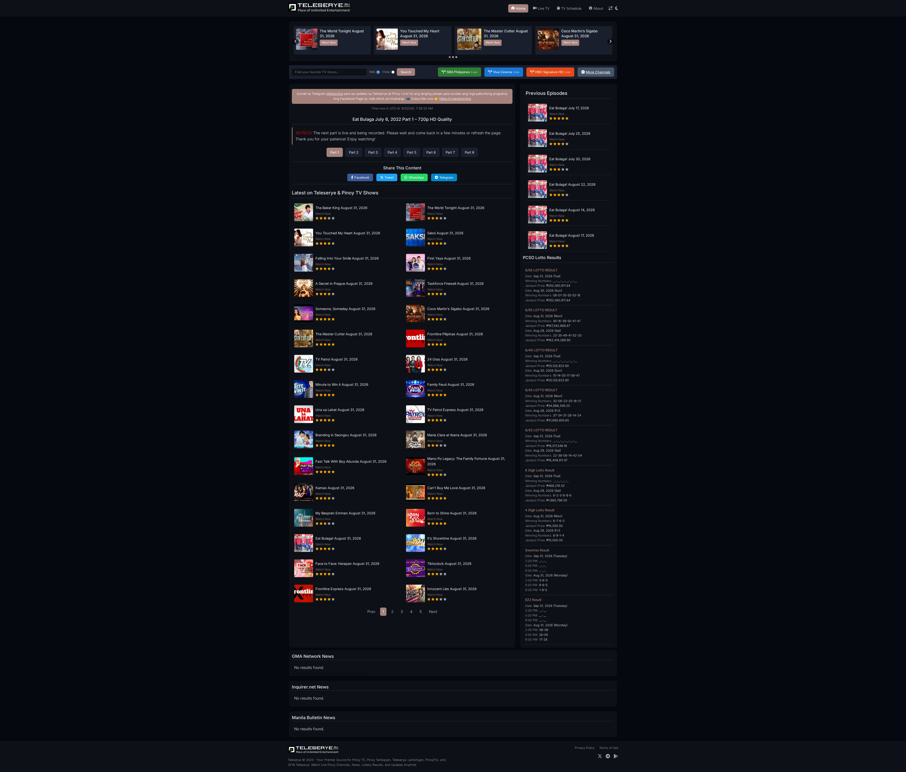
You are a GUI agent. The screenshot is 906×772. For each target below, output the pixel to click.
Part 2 (353, 152)
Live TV (543, 8)
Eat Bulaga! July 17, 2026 (569, 108)
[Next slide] (610, 41)
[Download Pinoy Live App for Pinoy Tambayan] (616, 756)
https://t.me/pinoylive (455, 99)
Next (433, 611)
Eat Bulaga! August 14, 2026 (572, 210)
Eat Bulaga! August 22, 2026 (572, 184)
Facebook (361, 177)
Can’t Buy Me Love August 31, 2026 (456, 488)
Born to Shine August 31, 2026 (452, 513)
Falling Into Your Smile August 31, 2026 (347, 258)
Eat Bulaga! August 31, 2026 (338, 538)
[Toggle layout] (610, 8)
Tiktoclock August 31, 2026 (449, 564)
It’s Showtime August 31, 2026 (452, 538)
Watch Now (329, 42)
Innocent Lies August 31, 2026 (452, 589)
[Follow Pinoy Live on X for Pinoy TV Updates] (600, 756)
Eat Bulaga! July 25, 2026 (569, 133)
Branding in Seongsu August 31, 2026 (346, 435)
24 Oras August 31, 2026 (447, 359)
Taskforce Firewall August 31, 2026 (455, 283)
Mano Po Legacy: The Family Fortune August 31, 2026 (466, 461)
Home (520, 8)
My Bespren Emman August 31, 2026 (345, 513)
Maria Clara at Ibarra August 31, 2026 (457, 435)
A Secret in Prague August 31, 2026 (344, 283)
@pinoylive (335, 94)
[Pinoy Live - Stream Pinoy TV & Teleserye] (319, 11)
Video (386, 72)
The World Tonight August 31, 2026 (455, 208)
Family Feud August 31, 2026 (450, 384)
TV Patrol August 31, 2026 (336, 359)
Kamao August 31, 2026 (334, 488)
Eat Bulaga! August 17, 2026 (571, 235)
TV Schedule (571, 8)
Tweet (389, 177)
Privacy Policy (585, 748)
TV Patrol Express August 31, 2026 (455, 410)
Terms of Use (608, 748)
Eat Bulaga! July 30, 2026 (569, 159)
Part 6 (431, 152)
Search (406, 72)
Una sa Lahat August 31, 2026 (339, 410)
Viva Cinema (506, 72)
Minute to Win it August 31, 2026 (341, 384)
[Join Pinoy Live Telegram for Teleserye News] (608, 756)
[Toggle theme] (616, 8)
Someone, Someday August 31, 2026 (345, 309)
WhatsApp (416, 177)
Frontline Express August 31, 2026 (343, 589)
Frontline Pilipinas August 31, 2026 (455, 334)
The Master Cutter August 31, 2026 (343, 334)
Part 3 (373, 152)
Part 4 (392, 152)
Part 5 (411, 152)
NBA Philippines (462, 72)
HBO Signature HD (552, 72)
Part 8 (469, 152)
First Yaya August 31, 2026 (449, 258)
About (598, 8)
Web (372, 72)
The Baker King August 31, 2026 (341, 208)
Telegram (446, 177)
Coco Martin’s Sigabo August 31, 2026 (458, 309)
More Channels (598, 72)
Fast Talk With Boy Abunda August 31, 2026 (350, 461)
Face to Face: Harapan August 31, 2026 (347, 564)
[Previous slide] (296, 41)
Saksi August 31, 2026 (445, 233)
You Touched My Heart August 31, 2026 (347, 233)
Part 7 (450, 152)
